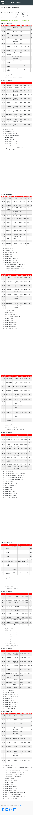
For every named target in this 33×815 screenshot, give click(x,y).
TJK (20, 805)
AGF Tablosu (16, 3)
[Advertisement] (16, 171)
